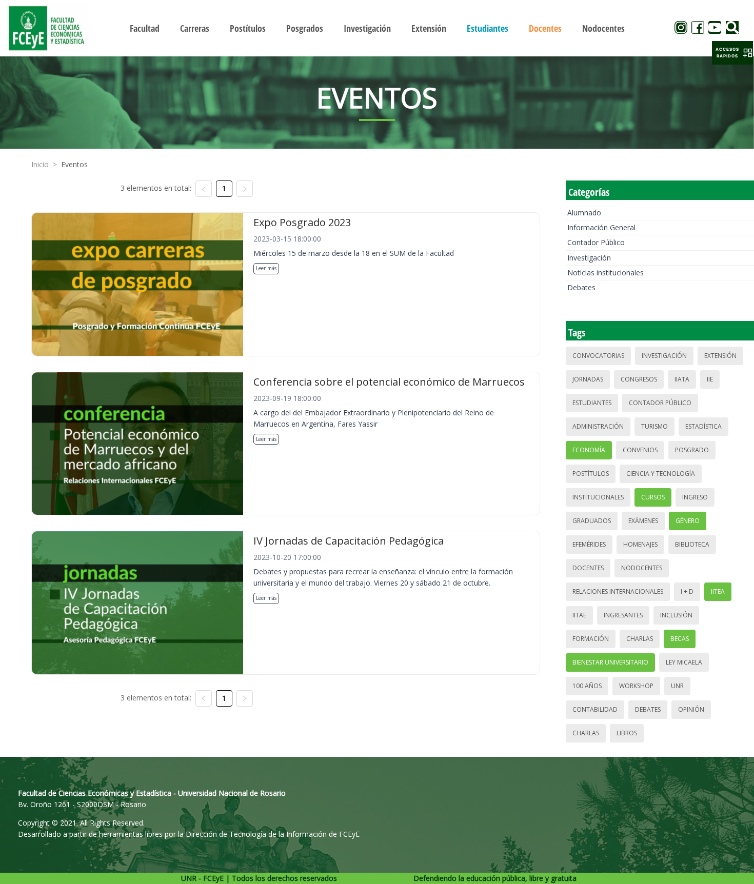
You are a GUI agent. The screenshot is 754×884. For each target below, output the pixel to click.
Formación (590, 638)
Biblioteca (692, 544)
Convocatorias (598, 355)
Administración (598, 426)
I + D (687, 591)
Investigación (589, 258)
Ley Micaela (684, 662)
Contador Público (596, 242)
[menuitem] (145, 28)
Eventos (74, 164)
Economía (588, 450)
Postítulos (590, 473)
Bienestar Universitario (610, 662)
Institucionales (598, 497)
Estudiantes (591, 402)
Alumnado (584, 212)
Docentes (588, 568)
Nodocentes (641, 568)
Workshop (636, 685)
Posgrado (692, 450)
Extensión (720, 355)
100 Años (587, 685)
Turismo (654, 426)
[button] (732, 53)
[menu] (377, 27)
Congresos (639, 379)
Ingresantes (623, 615)
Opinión (691, 709)
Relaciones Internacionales (617, 591)
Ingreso (695, 497)
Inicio (40, 164)
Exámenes (643, 520)
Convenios (640, 450)
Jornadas (587, 379)
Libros (627, 733)
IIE (710, 379)
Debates (581, 287)
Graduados (591, 520)
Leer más (266, 268)
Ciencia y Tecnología (660, 473)
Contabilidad (595, 709)
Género (688, 520)
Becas (679, 638)
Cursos (653, 497)
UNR (677, 685)
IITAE (579, 615)
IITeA (718, 591)
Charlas (639, 638)
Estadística (703, 426)
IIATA (681, 379)
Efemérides (589, 544)
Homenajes (640, 544)
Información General (601, 227)
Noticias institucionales (605, 272)
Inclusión (676, 615)
